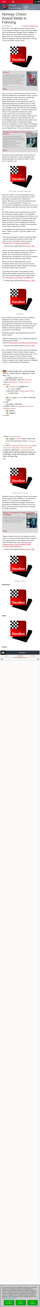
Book (7, 656)
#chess (17, 544)
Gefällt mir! (26, 26)
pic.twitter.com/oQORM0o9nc (12, 546)
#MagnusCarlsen (25, 544)
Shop (4, 1)
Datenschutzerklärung (11, 1298)
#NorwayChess (8, 243)
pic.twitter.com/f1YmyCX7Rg (28, 342)
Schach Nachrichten (15, 6)
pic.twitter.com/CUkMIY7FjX (25, 277)
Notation (20, 656)
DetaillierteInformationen (9, 1302)
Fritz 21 (6, 72)
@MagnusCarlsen (8, 544)
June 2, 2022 (30, 246)
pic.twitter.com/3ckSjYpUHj (21, 243)
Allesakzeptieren (32, 1302)
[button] (13, 2)
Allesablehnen (21, 1302)
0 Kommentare (34, 26)
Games (33, 656)
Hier (7, 1295)
